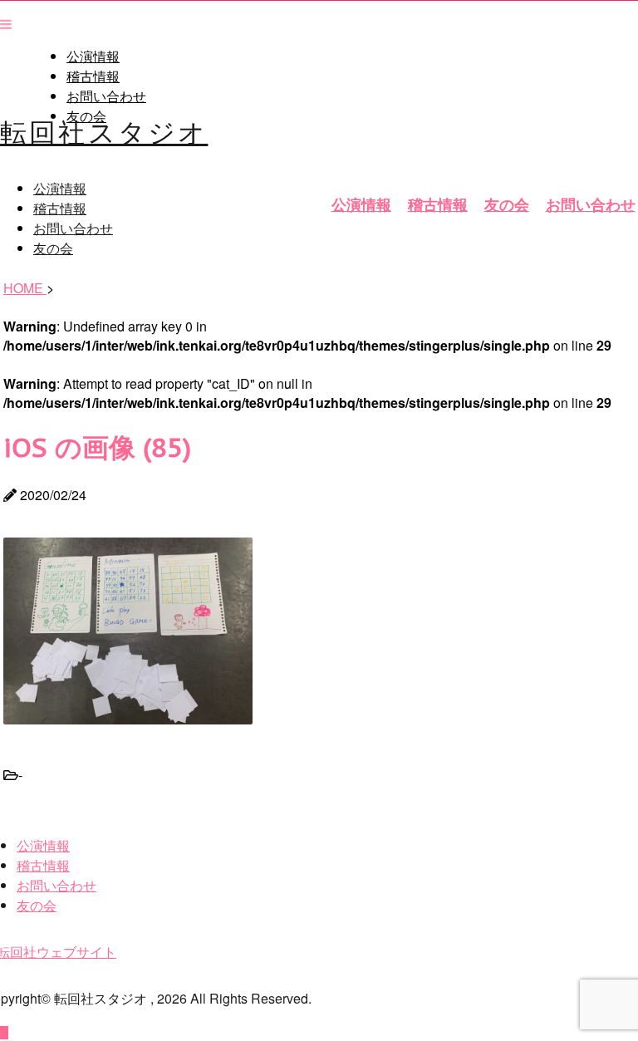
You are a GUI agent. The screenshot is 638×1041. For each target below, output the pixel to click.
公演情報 (93, 56)
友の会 (506, 204)
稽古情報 (93, 76)
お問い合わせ (106, 96)
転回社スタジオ (104, 130)
